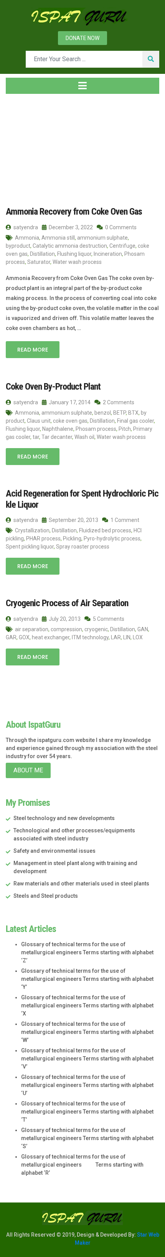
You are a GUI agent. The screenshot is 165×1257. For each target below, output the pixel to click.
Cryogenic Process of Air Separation (67, 603)
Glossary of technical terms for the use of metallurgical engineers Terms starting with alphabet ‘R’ (82, 1165)
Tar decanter (56, 437)
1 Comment (124, 520)
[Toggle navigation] (82, 86)
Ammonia (27, 238)
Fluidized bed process (105, 530)
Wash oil (84, 437)
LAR (116, 637)
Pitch (125, 429)
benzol (102, 413)
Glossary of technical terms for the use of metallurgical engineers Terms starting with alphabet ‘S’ (87, 1138)
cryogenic (96, 629)
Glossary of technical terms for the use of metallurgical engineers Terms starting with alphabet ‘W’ (87, 1032)
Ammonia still (58, 238)
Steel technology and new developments (64, 818)
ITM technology (90, 637)
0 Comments (120, 227)
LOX (138, 637)
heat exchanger (50, 637)
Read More (32, 349)
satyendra (25, 227)
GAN (142, 629)
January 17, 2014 (69, 402)
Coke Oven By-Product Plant (53, 386)
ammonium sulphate (102, 238)
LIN (126, 637)
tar (36, 437)
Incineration (108, 254)
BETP (119, 413)
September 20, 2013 (73, 520)
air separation (31, 629)
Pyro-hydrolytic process (112, 538)
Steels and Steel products (45, 896)
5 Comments (108, 619)
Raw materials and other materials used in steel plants (81, 883)
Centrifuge (122, 246)
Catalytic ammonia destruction (70, 246)
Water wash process (77, 262)
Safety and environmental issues (54, 851)
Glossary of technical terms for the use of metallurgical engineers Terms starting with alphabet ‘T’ (87, 1111)
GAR (11, 637)
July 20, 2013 (64, 619)
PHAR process (43, 538)
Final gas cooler (135, 421)
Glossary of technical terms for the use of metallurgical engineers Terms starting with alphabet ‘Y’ (87, 979)
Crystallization (32, 530)
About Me (28, 770)
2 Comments (118, 402)
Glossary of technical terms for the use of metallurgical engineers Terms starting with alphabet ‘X (87, 1005)
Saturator (38, 262)
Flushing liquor (74, 254)
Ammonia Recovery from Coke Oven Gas (74, 211)
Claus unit (39, 421)
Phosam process (96, 429)
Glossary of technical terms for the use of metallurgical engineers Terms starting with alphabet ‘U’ (87, 1085)
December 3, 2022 (70, 227)
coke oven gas (70, 421)
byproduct (18, 246)
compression (66, 629)
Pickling (72, 538)
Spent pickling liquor (30, 546)
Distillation (42, 254)
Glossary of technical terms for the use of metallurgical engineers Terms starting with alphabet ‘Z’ (87, 952)
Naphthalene (57, 429)
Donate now (82, 38)
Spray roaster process (82, 546)
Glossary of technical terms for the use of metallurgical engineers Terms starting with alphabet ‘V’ (87, 1058)
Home (21, 146)
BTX (133, 413)
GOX (24, 637)
